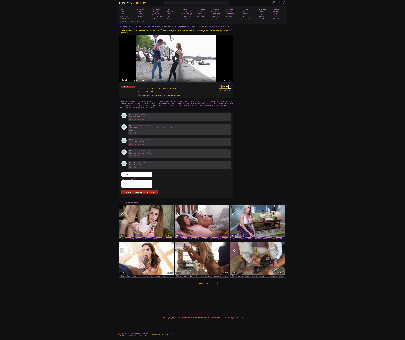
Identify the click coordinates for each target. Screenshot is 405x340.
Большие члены (127, 21)
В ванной (139, 11)
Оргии (229, 11)
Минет (199, 19)
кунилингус (146, 95)
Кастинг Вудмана (188, 14)
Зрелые (169, 16)
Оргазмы (230, 9)
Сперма (260, 11)
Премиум (230, 19)
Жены (169, 9)
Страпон (261, 16)
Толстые (276, 9)
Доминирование (158, 16)
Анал (123, 11)
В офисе (139, 19)
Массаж (200, 14)
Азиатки (124, 9)
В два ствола (156, 11)
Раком (244, 11)
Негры (214, 19)
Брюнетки (140, 9)
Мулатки (215, 11)
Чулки (275, 16)
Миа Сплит (149, 92)
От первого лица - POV (233, 14)
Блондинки (125, 16)
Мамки (199, 11)
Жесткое (170, 11)
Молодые (215, 9)
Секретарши (262, 9)
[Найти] (165, 3)
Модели (274, 4)
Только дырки (202, 9)
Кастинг (185, 11)
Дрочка (154, 19)
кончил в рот (176, 95)
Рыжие (244, 16)
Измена (184, 9)
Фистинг (276, 11)
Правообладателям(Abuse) (161, 334)
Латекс (184, 19)
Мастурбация (202, 16)
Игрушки (170, 19)
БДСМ (123, 14)
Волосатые (140, 21)
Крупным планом (188, 16)
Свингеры (246, 19)
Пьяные (245, 9)
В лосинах (140, 14)
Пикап (229, 16)
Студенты (261, 19)
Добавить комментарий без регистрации (140, 192)
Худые (275, 14)
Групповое (156, 9)
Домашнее (155, 14)
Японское (276, 19)
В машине (139, 16)
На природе (216, 14)
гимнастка (166, 95)
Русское (245, 14)
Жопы (169, 14)
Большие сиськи (127, 19)
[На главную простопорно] (132, 3)
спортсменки (156, 95)
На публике (216, 16)
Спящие (260, 14)
